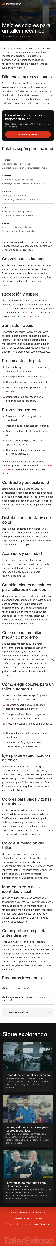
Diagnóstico (22, 1224)
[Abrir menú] (52, 4)
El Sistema (10, 1224)
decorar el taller (36, 316)
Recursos (34, 1224)
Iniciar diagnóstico (28, 134)
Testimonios (45, 1224)
